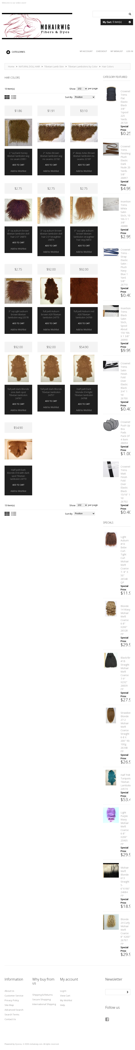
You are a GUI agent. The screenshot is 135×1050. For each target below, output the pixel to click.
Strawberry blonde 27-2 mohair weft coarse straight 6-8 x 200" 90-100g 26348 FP (127, 732)
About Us (9, 990)
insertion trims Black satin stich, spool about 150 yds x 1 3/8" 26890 (126, 324)
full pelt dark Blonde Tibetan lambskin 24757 (51, 392)
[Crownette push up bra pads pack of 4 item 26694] (111, 425)
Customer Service (14, 995)
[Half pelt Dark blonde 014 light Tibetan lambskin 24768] (84, 368)
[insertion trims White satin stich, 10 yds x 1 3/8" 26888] (111, 204)
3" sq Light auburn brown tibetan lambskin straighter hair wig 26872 (84, 235)
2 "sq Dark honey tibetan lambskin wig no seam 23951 (18, 156)
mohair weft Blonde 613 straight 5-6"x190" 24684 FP (125, 881)
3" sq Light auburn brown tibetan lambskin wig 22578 (18, 314)
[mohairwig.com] (37, 26)
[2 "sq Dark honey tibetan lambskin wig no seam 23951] (18, 132)
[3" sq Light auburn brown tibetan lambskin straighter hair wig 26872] (84, 210)
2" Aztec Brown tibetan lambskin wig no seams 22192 (51, 156)
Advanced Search (14, 1009)
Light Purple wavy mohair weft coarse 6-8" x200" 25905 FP (125, 828)
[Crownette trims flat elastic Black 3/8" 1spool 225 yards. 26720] (111, 94)
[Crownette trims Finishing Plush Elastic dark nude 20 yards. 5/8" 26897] (111, 149)
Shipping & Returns (42, 994)
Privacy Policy (12, 1000)
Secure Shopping (41, 999)
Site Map (9, 1005)
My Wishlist (117, 51)
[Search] (130, 13)
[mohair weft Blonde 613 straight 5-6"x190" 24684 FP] (111, 870)
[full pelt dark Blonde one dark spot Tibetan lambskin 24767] (18, 368)
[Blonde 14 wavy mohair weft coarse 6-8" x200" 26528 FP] (111, 609)
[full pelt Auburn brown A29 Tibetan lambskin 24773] (51, 291)
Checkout (101, 51)
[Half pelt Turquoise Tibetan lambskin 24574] (111, 777)
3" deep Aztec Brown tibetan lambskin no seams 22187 (84, 156)
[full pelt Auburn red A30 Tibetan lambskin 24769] (84, 291)
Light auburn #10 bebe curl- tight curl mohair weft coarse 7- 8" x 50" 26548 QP (125, 559)
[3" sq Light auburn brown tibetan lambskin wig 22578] (18, 291)
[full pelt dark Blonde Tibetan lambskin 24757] (51, 368)
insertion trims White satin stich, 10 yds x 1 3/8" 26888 (126, 214)
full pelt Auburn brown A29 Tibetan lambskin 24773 (51, 314)
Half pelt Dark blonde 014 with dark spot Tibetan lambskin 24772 (18, 474)
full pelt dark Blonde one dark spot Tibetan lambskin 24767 (18, 393)
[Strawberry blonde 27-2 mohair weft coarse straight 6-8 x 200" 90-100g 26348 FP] (111, 715)
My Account (86, 51)
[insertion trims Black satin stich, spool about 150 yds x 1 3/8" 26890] (111, 311)
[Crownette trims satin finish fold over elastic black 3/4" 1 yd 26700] (111, 366)
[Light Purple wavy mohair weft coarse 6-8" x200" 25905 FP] (111, 815)
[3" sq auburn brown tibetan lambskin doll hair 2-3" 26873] (18, 210)
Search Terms (12, 1014)
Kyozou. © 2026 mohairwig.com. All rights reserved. (37, 1044)
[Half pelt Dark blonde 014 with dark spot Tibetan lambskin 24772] (18, 449)
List (13, 99)
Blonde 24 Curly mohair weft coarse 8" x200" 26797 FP (125, 931)
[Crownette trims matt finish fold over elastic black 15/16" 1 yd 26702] (111, 469)
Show (72, 88)
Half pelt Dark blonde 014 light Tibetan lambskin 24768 (84, 393)
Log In (129, 51)
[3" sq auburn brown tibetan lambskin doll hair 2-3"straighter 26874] (51, 210)
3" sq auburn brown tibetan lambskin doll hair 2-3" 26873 (18, 233)
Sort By (69, 97)
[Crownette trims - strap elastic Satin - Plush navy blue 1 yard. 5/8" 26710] (111, 252)
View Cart (65, 995)
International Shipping (44, 1004)
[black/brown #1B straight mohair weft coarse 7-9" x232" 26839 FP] (111, 660)
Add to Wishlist (18, 171)
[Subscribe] (127, 991)
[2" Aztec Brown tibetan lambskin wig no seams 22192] (51, 132)
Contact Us (10, 1019)
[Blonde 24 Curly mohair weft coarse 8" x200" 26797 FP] (111, 922)
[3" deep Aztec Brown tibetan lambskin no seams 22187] (84, 132)
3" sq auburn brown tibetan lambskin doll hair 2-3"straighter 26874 (51, 235)
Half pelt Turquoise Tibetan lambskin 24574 (126, 782)
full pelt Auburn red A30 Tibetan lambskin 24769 (84, 314)
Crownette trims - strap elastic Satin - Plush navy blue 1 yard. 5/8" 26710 (127, 267)
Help (62, 1005)
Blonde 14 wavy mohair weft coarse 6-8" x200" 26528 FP (125, 620)
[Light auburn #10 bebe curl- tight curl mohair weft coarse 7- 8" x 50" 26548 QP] (111, 539)
